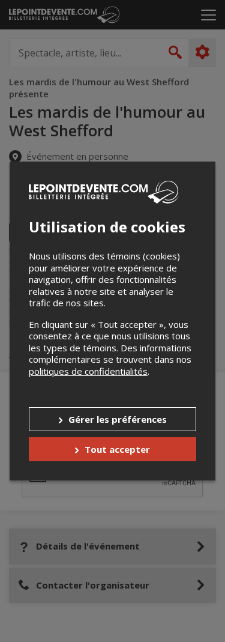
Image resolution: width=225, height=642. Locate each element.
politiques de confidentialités (88, 371)
